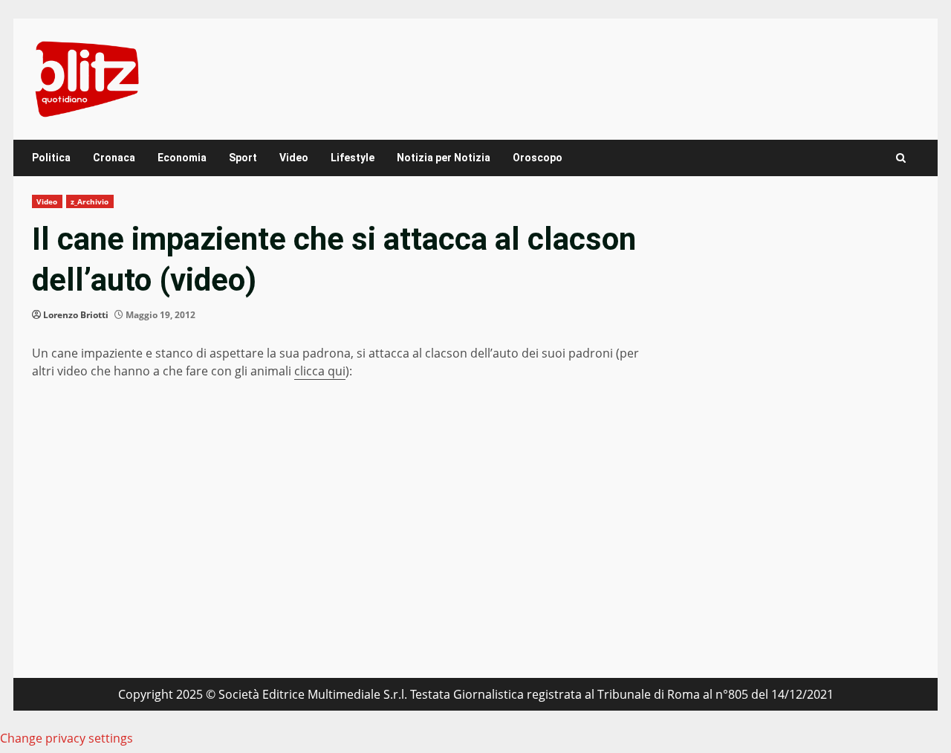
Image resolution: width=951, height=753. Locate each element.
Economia (182, 158)
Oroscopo (537, 158)
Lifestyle (352, 158)
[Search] (901, 157)
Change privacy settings (66, 738)
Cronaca (114, 158)
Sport (243, 158)
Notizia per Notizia (443, 158)
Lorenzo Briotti (75, 314)
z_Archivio (90, 201)
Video (293, 158)
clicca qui (319, 371)
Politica (51, 158)
